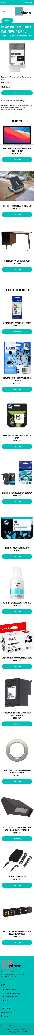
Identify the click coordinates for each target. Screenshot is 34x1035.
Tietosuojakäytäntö (13, 1032)
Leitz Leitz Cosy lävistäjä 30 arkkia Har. (17, 206)
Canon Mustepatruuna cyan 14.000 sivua (17, 603)
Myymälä (7, 20)
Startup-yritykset (10, 989)
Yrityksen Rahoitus (11, 997)
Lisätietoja (17, 93)
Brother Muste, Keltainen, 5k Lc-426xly (17, 323)
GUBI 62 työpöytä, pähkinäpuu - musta (17, 261)
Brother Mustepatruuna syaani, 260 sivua (17, 493)
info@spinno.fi (28, 2)
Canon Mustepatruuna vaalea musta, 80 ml (17, 658)
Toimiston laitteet (15, 77)
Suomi (4, 2)
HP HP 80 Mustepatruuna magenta (17, 548)
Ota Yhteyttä (16, 1029)
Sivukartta (24, 1032)
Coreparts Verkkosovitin (17, 876)
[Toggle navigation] (3, 11)
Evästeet (24, 1029)
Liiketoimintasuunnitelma (13, 993)
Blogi (6, 1000)
